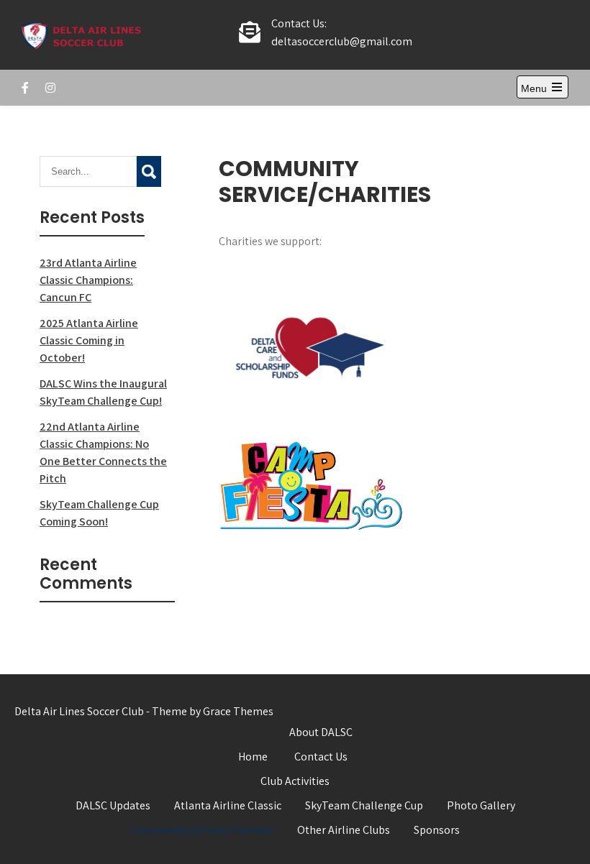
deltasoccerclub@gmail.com (341, 41)
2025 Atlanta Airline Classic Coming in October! (89, 340)
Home (253, 756)
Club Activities (295, 781)
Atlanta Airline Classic (227, 805)
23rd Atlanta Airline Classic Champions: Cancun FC (88, 280)
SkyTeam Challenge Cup (364, 805)
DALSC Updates (113, 805)
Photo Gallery (481, 805)
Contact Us (321, 756)
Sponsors (437, 829)
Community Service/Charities (202, 829)
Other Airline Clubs (343, 829)
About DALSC (321, 732)
